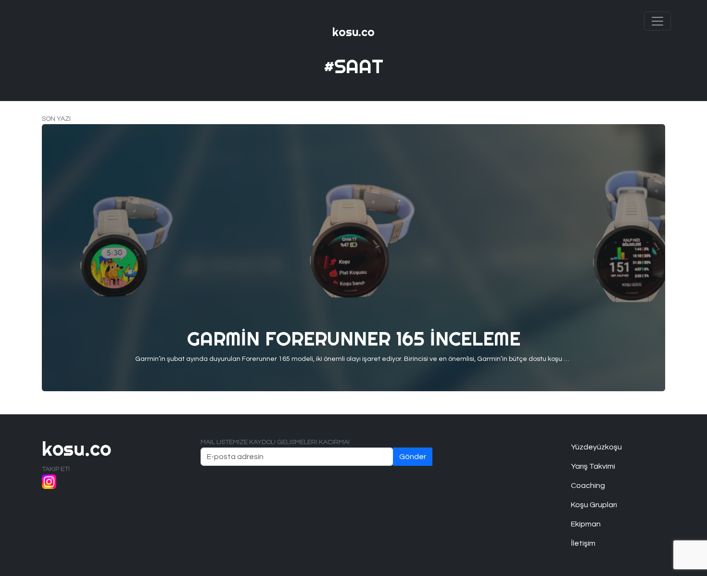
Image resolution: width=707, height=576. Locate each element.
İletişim (583, 543)
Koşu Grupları (594, 505)
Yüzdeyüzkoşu (596, 447)
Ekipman (586, 524)
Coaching (588, 485)
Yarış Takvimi (593, 466)
